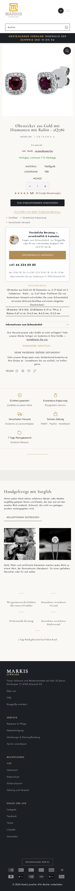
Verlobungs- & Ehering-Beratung (23, 737)
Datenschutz (13, 776)
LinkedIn (11, 829)
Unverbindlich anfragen (37, 255)
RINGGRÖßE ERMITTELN (36, 346)
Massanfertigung (15, 730)
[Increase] (45, 186)
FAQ (9, 697)
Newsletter (12, 836)
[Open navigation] (68, 10)
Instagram (12, 809)
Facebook (12, 816)
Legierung (31, 171)
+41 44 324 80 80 (22, 265)
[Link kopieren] (34, 370)
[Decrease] (30, 186)
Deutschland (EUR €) (37, 862)
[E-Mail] (28, 370)
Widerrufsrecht (14, 783)
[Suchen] (66, 27)
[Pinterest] (22, 370)
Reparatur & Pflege (16, 723)
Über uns (11, 691)
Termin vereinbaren (17, 744)
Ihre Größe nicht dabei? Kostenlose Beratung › (37, 211)
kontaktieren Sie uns (37, 339)
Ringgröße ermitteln (17, 704)
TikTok (10, 823)
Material (31, 166)
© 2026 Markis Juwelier (25, 884)
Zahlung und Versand (18, 790)
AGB (9, 763)
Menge (37, 178)
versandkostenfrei (44, 151)
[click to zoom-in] (67, 51)
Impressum (12, 770)
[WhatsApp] (16, 370)
